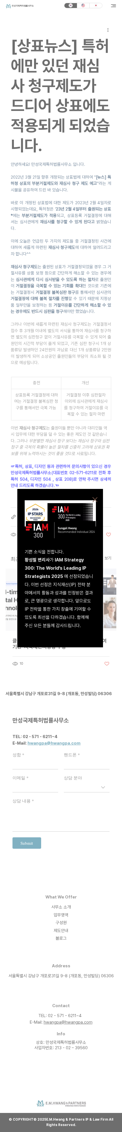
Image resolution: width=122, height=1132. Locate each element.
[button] (95, 500)
